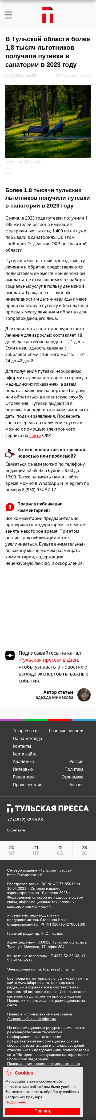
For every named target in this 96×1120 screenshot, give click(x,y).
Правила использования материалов (39, 1014)
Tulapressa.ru (26, 730)
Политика (74, 769)
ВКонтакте (16, 830)
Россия (76, 761)
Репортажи (24, 777)
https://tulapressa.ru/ (24, 875)
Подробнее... (16, 1102)
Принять (42, 1111)
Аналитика (23, 761)
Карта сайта (25, 754)
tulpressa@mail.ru (58, 969)
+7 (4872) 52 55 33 (25, 820)
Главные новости (66, 730)
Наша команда (27, 738)
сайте (35, 435)
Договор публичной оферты (31, 1019)
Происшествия (27, 785)
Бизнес (76, 785)
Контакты (22, 746)
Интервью (23, 769)
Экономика (72, 777)
